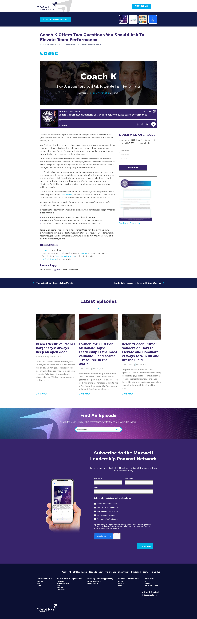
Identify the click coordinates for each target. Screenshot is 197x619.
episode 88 (83, 253)
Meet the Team (92, 584)
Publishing (136, 572)
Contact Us (141, 6)
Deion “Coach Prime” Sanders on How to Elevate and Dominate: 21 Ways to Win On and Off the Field (141, 352)
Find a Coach (110, 572)
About (64, 572)
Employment (123, 572)
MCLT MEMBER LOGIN (94, 582)
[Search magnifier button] (119, 429)
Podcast (40, 582)
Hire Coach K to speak (49, 259)
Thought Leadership (78, 572)
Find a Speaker (96, 572)
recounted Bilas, (67, 194)
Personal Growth (44, 579)
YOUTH (120, 582)
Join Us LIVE (155, 572)
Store (145, 572)
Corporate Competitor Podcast (90, 44)
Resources (149, 579)
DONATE (120, 586)
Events (39, 586)
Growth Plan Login (152, 592)
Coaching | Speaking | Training (100, 579)
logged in (56, 270)
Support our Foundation (128, 579)
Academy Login (150, 595)
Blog (38, 584)
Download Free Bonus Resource (130, 223)
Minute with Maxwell (152, 586)
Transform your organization (69, 579)
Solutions (60, 582)
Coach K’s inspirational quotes (64, 256)
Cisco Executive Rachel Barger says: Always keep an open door (55, 348)
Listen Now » (42, 393)
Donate (44, 250)
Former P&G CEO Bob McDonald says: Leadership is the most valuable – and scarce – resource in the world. (98, 354)
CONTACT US (122, 584)
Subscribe (133, 167)
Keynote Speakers (63, 584)
